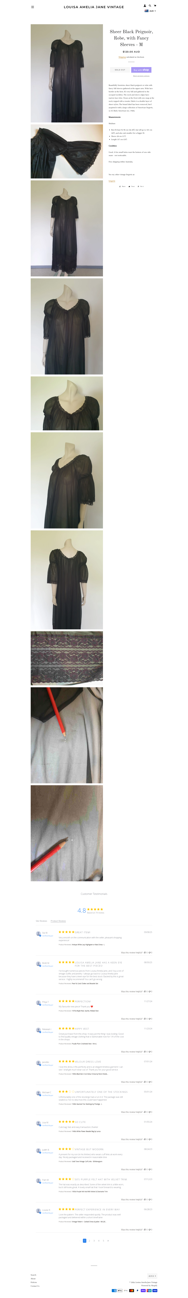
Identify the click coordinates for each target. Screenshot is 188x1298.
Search (33, 1275)
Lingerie (112, 181)
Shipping (122, 57)
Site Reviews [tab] (41, 921)
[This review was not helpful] (149, 952)
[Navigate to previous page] (80, 1241)
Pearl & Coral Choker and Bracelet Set (85, 983)
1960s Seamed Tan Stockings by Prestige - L (87, 1104)
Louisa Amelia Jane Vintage (94, 7)
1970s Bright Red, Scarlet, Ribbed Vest (85, 1011)
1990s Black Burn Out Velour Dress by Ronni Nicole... (90, 1074)
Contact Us (35, 1286)
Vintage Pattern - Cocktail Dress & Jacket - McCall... (89, 1222)
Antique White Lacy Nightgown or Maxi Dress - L (88, 945)
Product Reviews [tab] (58, 921)
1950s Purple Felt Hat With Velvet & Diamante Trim (90, 1191)
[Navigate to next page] (108, 1241)
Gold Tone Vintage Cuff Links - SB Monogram (87, 1161)
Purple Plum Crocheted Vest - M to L (84, 1044)
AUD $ (151, 1276)
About (33, 1278)
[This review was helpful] (145, 952)
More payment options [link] (141, 76)
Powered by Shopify (149, 1285)
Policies (34, 1282)
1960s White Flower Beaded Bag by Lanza (86, 1131)
